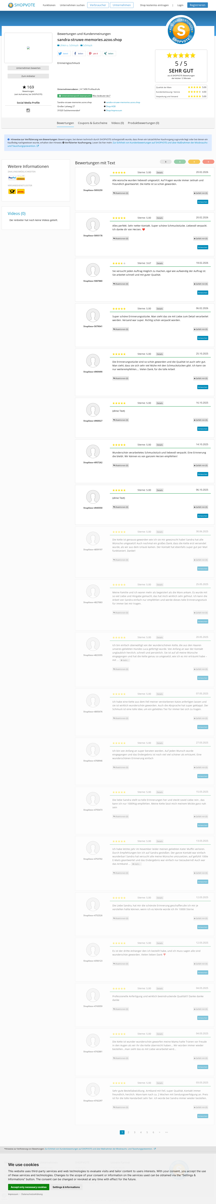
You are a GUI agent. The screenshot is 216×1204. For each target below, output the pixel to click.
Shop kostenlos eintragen (154, 5)
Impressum (13, 1194)
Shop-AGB (111, 106)
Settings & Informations (66, 1187)
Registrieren (197, 5)
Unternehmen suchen (72, 5)
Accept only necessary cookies (29, 1187)
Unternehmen (122, 5)
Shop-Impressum (114, 110)
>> (166, 1132)
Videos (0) (117, 123)
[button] (64, 53)
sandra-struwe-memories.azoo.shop (123, 102)
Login (180, 5)
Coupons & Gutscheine (92, 123)
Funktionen (49, 5)
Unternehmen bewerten (28, 68)
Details (160, 172)
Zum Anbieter (28, 76)
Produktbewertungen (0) (143, 123)
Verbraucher (98, 5)
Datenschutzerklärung (32, 1194)
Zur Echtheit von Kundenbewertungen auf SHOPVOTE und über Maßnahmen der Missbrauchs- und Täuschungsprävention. (99, 1148)
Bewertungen (65, 123)
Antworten (202, 202)
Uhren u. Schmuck (69, 45)
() (201, 193)
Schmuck (87, 45)
